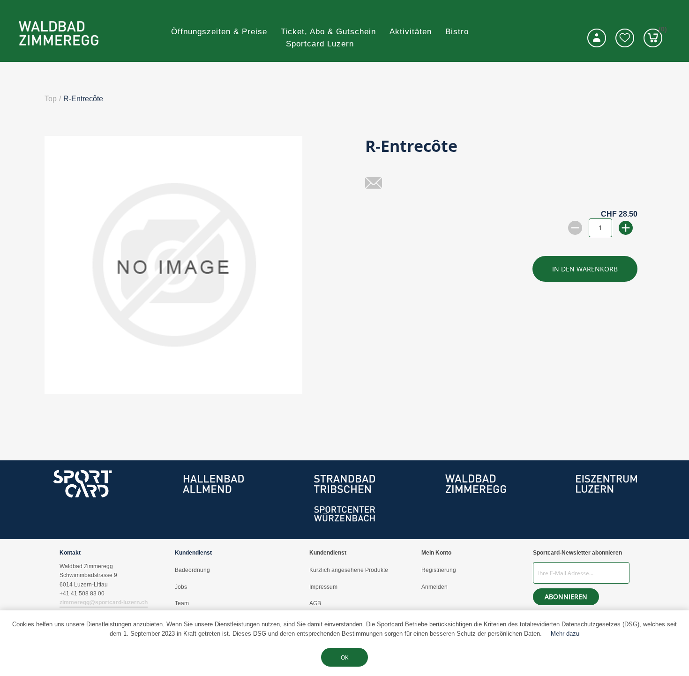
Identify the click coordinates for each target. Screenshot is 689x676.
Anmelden (434, 587)
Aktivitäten (410, 31)
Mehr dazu (565, 633)
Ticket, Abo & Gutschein (328, 31)
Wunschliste (624, 38)
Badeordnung (192, 570)
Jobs (181, 587)
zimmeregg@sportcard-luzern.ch (104, 602)
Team (182, 603)
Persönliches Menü (596, 38)
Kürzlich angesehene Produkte (348, 570)
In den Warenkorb (585, 268)
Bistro (457, 31)
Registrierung (438, 570)
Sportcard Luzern (320, 43)
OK (344, 657)
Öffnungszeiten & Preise (219, 31)
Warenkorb (660, 31)
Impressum (323, 587)
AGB (315, 603)
